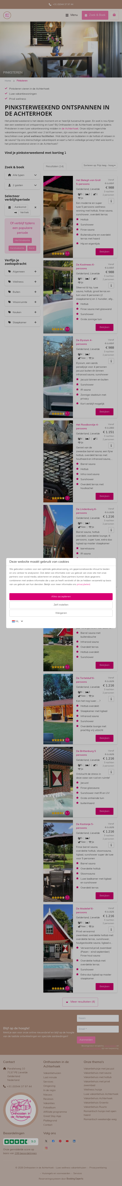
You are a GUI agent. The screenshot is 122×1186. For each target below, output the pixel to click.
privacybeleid (83, 584)
